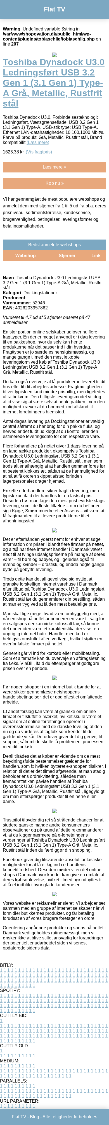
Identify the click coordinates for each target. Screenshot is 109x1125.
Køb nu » (55, 183)
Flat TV (54, 9)
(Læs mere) (38, 142)
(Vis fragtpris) (39, 152)
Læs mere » (54, 167)
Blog (34, 1116)
